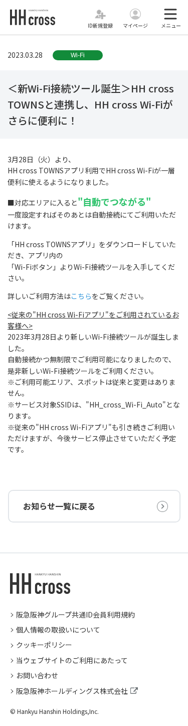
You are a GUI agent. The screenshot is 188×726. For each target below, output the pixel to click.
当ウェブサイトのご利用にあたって (72, 660)
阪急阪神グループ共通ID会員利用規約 (75, 614)
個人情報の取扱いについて (58, 630)
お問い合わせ (37, 675)
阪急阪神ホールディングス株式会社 (72, 691)
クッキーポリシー (44, 645)
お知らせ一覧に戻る (59, 506)
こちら (81, 296)
